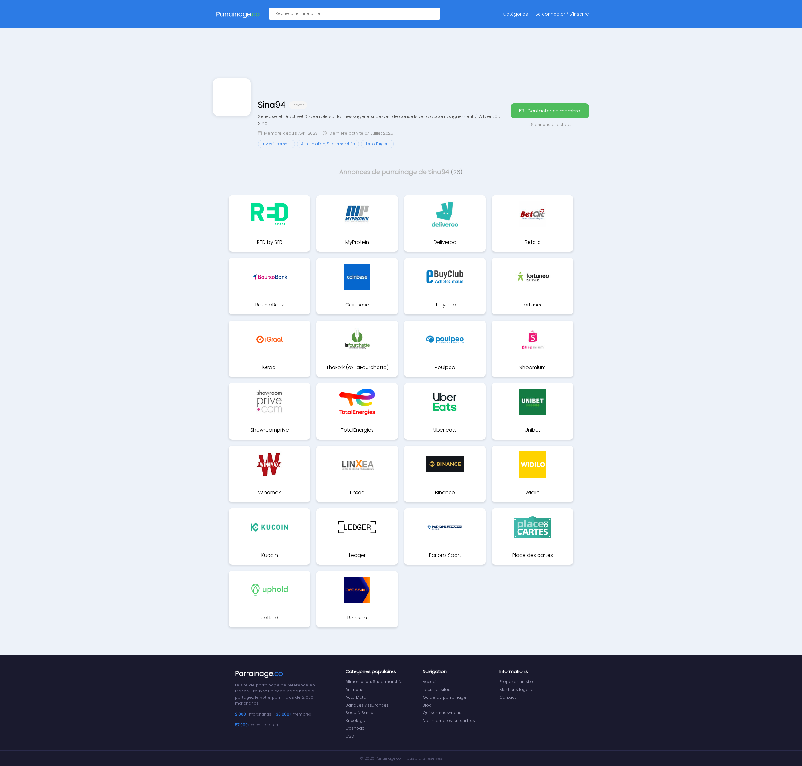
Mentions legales (516, 689)
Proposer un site (516, 682)
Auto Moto (356, 697)
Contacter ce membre (553, 110)
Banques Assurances (367, 705)
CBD (350, 736)
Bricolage (355, 720)
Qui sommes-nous (442, 713)
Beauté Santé (359, 713)
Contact (507, 697)
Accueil (430, 682)
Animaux (354, 689)
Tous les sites (436, 689)
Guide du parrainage (444, 697)
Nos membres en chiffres (449, 720)
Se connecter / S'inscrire (562, 14)
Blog (427, 705)
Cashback (356, 728)
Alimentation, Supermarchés (375, 682)
